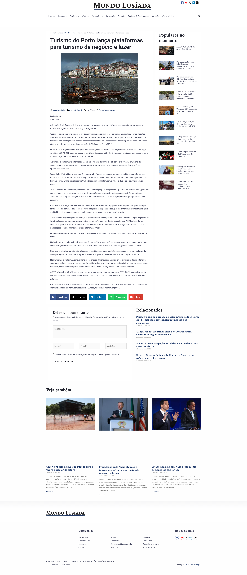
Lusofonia (110, 16)
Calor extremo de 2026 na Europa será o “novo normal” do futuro (69, 468)
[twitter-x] (190, 2)
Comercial (166, 16)
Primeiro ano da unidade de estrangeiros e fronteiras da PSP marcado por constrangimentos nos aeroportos (167, 319)
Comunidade (97, 16)
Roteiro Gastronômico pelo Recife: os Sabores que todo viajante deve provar (165, 356)
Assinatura (147, 540)
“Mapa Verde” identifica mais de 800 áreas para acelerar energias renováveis (164, 333)
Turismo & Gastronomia (138, 16)
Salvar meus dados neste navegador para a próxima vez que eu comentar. (87, 354)
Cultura (85, 16)
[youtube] (186, 2)
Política (51, 16)
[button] (172, 16)
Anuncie (146, 537)
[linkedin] (194, 2)
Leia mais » (50, 492)
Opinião (155, 16)
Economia (62, 16)
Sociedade (74, 16)
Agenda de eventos (151, 544)
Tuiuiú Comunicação (192, 565)
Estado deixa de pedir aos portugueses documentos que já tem (174, 468)
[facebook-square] (182, 2)
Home (52, 33)
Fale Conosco (149, 547)
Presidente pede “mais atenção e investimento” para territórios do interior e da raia (119, 469)
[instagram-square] (197, 2)
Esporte (121, 16)
